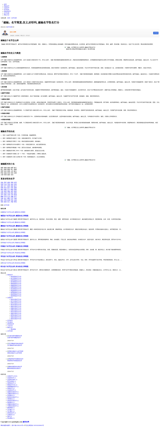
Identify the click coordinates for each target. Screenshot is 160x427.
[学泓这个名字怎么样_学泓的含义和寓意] (13, 252)
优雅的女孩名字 (12, 404)
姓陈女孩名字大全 (16, 306)
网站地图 (3, 425)
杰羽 (15, 182)
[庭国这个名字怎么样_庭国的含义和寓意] (13, 232)
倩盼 (8, 191)
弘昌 (5, 184)
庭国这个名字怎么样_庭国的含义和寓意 (14, 236)
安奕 (12, 187)
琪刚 (2, 187)
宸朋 (2, 184)
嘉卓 (15, 186)
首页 (5, 4)
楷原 (5, 191)
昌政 (2, 182)
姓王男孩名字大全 (16, 278)
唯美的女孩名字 (12, 397)
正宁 (8, 189)
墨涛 (2, 189)
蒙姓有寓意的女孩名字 (14, 368)
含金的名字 (11, 378)
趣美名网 (26, 422)
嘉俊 (5, 202)
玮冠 (8, 184)
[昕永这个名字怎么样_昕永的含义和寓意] (13, 263)
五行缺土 (10, 409)
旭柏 (2, 202)
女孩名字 (6, 8)
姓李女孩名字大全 (16, 303)
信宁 (5, 186)
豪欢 (2, 200)
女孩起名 (10, 414)
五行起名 (10, 322)
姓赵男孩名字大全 (16, 290)
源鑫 (12, 196)
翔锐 (15, 189)
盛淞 (8, 182)
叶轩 (12, 198)
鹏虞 (2, 196)
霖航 (5, 189)
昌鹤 (2, 193)
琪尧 (5, 200)
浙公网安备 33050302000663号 (35, 425)
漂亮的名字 (11, 383)
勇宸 (15, 191)
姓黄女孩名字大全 (16, 310)
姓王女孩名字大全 (16, 301)
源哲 (5, 194)
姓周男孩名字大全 (16, 292)
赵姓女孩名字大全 (16, 313)
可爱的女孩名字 (12, 406)
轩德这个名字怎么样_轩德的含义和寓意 (14, 246)
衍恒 (12, 194)
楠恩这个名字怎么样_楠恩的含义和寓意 (14, 216)
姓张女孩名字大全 (16, 299)
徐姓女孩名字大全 (16, 317)
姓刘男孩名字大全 (16, 282)
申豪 (15, 198)
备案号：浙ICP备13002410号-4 (15, 425)
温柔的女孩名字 (12, 392)
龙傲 (15, 200)
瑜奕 (12, 193)
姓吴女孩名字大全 (16, 311)
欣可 (15, 196)
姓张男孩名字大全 (16, 276)
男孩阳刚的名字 (12, 386)
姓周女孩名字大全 (16, 315)
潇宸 (2, 186)
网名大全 (6, 15)
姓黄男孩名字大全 (16, 287)
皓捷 (8, 200)
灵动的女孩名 (12, 379)
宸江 (8, 202)
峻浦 (15, 194)
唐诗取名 (10, 402)
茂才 (5, 198)
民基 (12, 200)
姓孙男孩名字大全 (16, 296)
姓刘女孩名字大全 (16, 304)
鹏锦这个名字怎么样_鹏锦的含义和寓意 (14, 226)
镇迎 (12, 186)
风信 (5, 187)
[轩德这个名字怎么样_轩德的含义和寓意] (13, 242)
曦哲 (8, 198)
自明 (8, 193)
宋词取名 (10, 395)
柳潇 (12, 189)
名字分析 (6, 13)
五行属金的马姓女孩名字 (14, 345)
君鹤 (12, 182)
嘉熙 (15, 193)
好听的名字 (7, 11)
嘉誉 (8, 186)
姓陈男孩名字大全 (16, 283)
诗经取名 (10, 399)
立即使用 (156, 33)
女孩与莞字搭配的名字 (14, 337)
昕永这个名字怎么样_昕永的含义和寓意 (14, 266)
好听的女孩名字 (12, 400)
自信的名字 (11, 390)
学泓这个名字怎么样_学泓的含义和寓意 (14, 256)
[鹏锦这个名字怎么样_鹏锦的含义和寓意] (13, 222)
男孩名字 (6, 6)
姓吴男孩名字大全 (16, 289)
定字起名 (6, 9)
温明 (5, 193)
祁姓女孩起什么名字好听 (14, 353)
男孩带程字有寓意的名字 (14, 360)
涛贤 (15, 184)
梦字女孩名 (11, 381)
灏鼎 (15, 187)
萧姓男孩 (10, 407)
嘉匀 (8, 187)
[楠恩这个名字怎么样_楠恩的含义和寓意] (13, 212)
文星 (2, 191)
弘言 (8, 196)
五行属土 (10, 411)
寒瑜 (15, 202)
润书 (2, 194)
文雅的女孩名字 (12, 393)
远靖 (12, 184)
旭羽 (12, 191)
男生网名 (13, 329)
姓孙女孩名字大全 (16, 318)
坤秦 (2, 198)
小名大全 (10, 325)
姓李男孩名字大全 (16, 280)
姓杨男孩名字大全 (16, 285)
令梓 (8, 194)
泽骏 (12, 202)
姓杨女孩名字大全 (16, 308)
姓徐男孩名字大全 (16, 294)
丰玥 (5, 196)
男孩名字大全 (12, 385)
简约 (9, 416)
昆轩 (5, 182)
